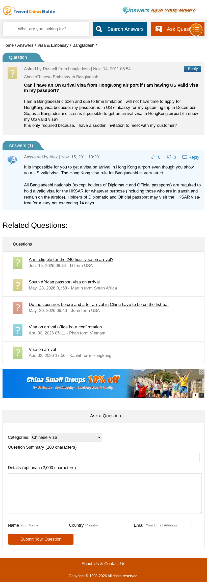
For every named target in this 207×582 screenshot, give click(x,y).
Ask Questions (183, 29)
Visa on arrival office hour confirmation (65, 327)
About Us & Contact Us (103, 563)
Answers (25, 45)
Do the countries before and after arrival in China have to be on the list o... (99, 304)
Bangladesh (83, 45)
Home (8, 45)
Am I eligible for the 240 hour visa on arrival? (71, 259)
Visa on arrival (42, 349)
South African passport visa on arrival (64, 282)
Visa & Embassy (53, 45)
